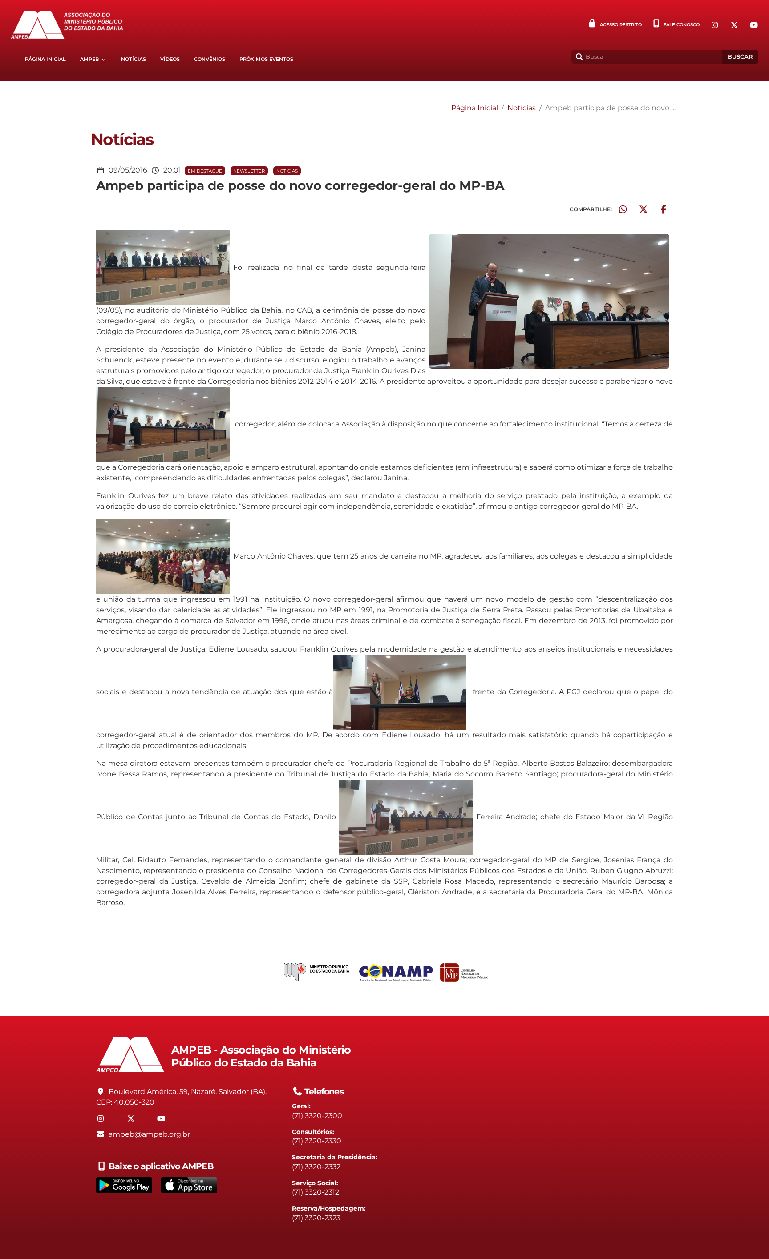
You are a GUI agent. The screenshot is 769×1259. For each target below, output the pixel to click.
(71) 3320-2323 (316, 1218)
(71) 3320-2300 (317, 1115)
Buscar (740, 56)
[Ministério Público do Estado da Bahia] (317, 972)
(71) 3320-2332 (316, 1166)
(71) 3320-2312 (315, 1192)
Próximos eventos (266, 59)
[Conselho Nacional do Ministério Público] (464, 972)
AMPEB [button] (89, 59)
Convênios (209, 59)
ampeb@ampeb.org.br (149, 1134)
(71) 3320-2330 (316, 1141)
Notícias (133, 59)
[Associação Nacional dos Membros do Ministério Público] (396, 972)
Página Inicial (45, 59)
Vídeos (170, 59)
